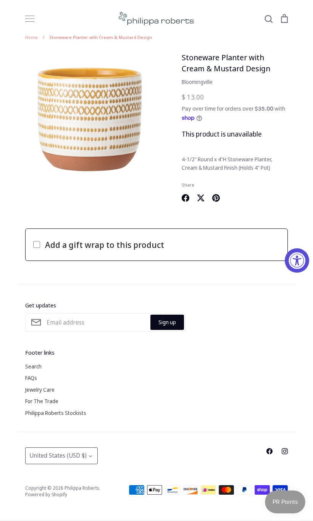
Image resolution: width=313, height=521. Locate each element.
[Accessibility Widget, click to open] (297, 260)
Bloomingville (197, 81)
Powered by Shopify (46, 494)
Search (33, 366)
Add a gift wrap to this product (104, 244)
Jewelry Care (40, 389)
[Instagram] (284, 451)
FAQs (31, 377)
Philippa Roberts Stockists (55, 412)
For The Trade (41, 401)
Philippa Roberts (82, 488)
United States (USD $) (58, 455)
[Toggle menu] (29, 19)
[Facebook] (269, 451)
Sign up (167, 322)
